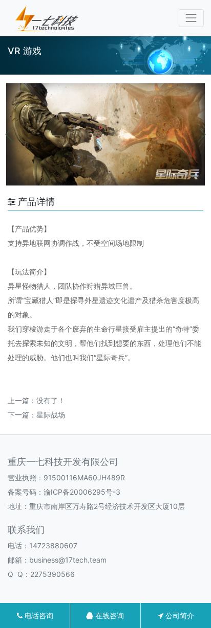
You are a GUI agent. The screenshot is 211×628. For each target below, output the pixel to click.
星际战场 (50, 414)
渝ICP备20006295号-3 (82, 491)
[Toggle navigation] (191, 18)
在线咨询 (108, 615)
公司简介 (178, 615)
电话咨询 (38, 615)
